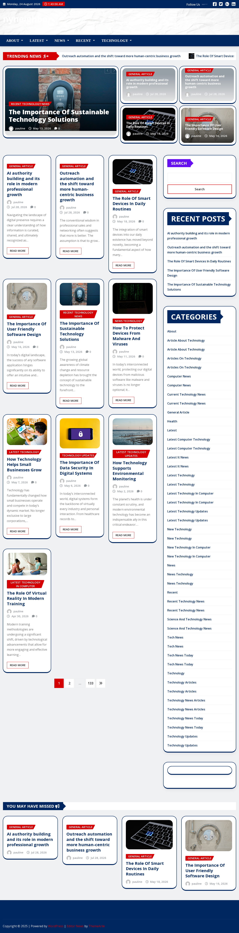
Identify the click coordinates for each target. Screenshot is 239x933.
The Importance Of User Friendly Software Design (204, 127)
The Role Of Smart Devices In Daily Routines (148, 125)
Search (179, 163)
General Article (178, 412)
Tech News (175, 637)
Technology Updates (182, 736)
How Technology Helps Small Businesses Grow (24, 464)
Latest (37, 41)
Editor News (75, 926)
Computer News (179, 376)
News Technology (180, 574)
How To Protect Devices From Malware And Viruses (128, 336)
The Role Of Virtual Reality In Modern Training (26, 598)
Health (172, 421)
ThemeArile (97, 926)
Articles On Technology (184, 358)
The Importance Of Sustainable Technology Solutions (59, 116)
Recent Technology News (185, 601)
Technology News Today (185, 718)
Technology (115, 41)
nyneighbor (27, 19)
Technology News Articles (186, 700)
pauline (20, 128)
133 (90, 683)
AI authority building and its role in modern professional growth (147, 83)
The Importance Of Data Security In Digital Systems (79, 467)
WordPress (55, 926)
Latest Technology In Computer (190, 493)
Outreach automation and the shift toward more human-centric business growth (204, 81)
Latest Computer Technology (188, 439)
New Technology (179, 529)
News (60, 41)
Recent (84, 41)
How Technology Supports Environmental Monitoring (130, 470)
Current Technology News (186, 394)
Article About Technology (186, 340)
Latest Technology (181, 475)
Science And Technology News (189, 619)
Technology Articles (181, 682)
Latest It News (178, 457)
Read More (18, 250)
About (13, 41)
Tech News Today (180, 655)
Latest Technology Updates (187, 511)
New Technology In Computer (189, 547)
